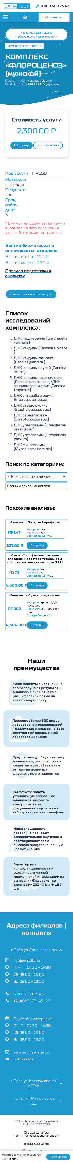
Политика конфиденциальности (36, 1135)
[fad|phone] (37, 6)
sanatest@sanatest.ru (31, 1052)
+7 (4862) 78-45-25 (31, 1001)
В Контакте (23, 1059)
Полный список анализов (28, 486)
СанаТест (42, 1132)
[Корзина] (25, 17)
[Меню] (6, 17)
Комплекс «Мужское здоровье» (34, 595)
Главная (10, 80)
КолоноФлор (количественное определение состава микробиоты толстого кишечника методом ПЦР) (34, 559)
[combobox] (36, 477)
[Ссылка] (16, 6)
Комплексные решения (36, 80)
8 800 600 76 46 (28, 994)
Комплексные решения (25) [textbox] (34, 477)
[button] (37, 545)
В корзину (21, 145)
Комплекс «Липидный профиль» (35, 522)
